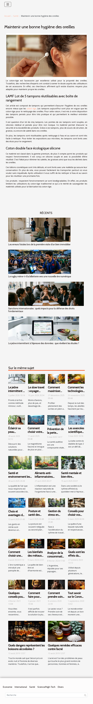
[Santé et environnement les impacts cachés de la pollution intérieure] (20, 462)
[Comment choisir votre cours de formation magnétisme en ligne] (36, 419)
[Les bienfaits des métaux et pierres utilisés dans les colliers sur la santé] (36, 543)
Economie (7, 687)
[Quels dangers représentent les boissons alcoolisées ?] (26, 631)
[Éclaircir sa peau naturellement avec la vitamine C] (16, 419)
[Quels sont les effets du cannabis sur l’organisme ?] (76, 543)
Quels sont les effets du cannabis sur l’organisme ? (76, 557)
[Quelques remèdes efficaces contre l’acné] (66, 631)
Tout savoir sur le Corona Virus (75, 596)
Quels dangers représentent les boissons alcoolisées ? (26, 647)
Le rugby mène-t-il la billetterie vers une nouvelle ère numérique (39, 276)
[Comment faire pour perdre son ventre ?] (36, 584)
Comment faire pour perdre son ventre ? (34, 598)
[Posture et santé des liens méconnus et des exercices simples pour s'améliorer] (36, 502)
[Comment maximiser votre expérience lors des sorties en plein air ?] (56, 378)
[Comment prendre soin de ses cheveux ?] (56, 584)
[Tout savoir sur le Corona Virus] (76, 584)
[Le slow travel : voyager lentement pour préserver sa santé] (36, 378)
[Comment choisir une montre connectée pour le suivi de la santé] (16, 543)
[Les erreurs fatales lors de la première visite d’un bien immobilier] (39, 230)
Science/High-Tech (46, 687)
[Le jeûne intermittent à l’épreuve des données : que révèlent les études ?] (43, 329)
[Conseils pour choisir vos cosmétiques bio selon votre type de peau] (76, 502)
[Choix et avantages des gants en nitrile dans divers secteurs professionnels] (16, 502)
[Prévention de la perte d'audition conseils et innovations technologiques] (56, 420)
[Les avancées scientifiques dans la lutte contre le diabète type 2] (76, 419)
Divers (61, 687)
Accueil (7, 16)
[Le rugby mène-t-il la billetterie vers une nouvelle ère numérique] (39, 262)
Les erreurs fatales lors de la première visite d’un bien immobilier (39, 244)
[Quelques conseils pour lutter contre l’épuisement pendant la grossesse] (16, 584)
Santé (15, 16)
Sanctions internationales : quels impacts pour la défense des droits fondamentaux (41, 310)
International (21, 687)
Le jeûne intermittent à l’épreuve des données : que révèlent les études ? (43, 343)
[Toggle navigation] (7, 4)
